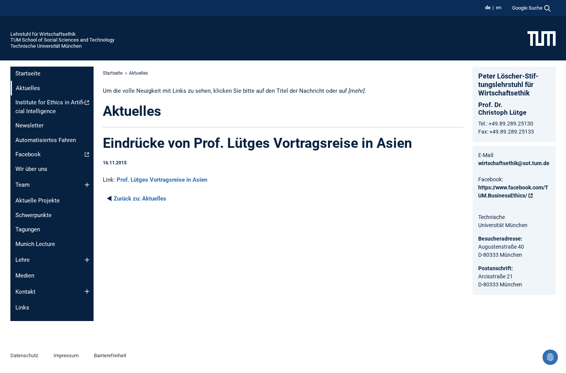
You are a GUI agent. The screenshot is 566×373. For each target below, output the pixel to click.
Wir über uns (31, 169)
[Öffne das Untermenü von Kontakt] (87, 291)
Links (22, 307)
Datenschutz (24, 355)
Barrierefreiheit (110, 355)
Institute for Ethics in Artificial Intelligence (50, 107)
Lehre (22, 259)
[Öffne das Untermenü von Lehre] (87, 259)
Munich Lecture (35, 244)
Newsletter (29, 125)
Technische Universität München (46, 46)
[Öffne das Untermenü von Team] (87, 184)
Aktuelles (140, 198)
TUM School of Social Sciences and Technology (62, 40)
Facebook (28, 154)
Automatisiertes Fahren (45, 140)
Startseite (27, 73)
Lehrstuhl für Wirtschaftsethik (43, 34)
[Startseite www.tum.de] (541, 38)
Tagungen (27, 229)
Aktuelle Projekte (37, 200)
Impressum (66, 355)
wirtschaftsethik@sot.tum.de (513, 163)
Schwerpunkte (33, 215)
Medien (24, 275)
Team (22, 184)
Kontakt (25, 291)
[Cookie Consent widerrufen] (550, 357)
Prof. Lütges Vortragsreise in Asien (162, 179)
